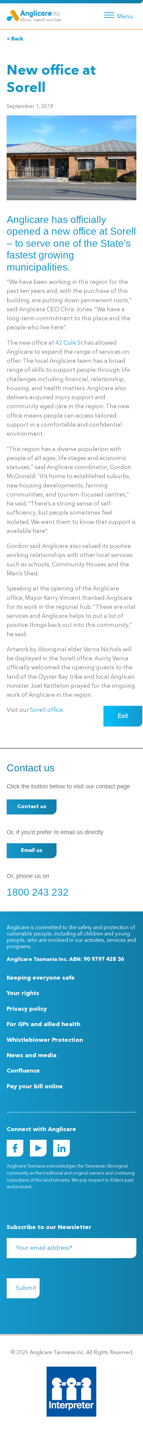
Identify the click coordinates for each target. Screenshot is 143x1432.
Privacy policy (27, 1009)
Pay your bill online (35, 1087)
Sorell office (46, 710)
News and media (32, 1056)
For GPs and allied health (43, 1024)
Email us (31, 850)
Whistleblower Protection (45, 1040)
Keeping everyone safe (41, 978)
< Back (15, 39)
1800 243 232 (38, 892)
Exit (123, 716)
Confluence (23, 1071)
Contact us (31, 806)
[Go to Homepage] (34, 16)
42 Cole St (69, 343)
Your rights (23, 993)
